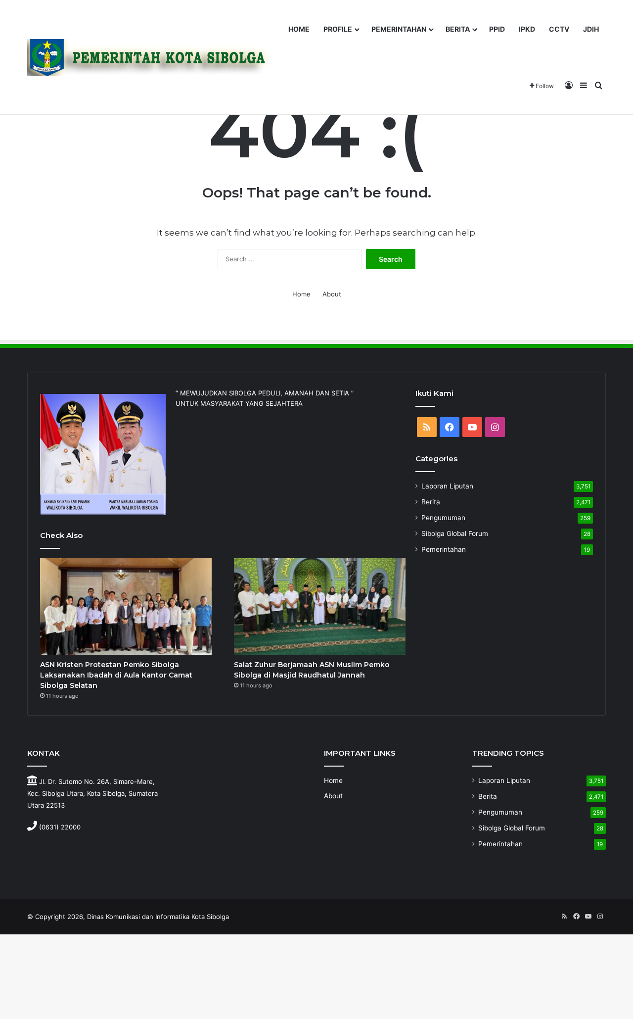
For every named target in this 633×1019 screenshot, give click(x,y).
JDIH (591, 29)
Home (301, 294)
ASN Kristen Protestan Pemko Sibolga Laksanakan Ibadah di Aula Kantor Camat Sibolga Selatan (116, 675)
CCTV (559, 29)
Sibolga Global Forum (454, 533)
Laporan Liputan (447, 486)
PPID (497, 29)
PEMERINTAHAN (398, 29)
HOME (299, 29)
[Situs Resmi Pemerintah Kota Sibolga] (152, 57)
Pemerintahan (443, 549)
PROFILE (337, 29)
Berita (430, 502)
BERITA (458, 29)
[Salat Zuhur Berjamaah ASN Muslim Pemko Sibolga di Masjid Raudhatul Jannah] (320, 606)
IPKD (527, 29)
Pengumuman (443, 518)
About (331, 294)
